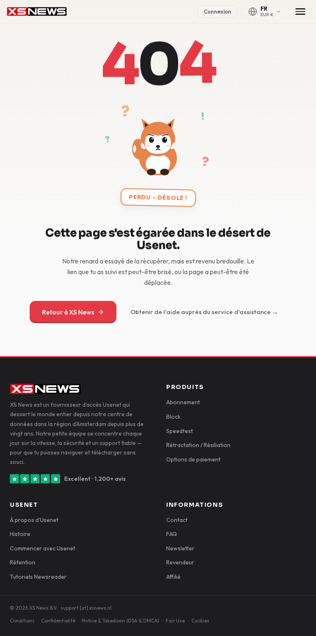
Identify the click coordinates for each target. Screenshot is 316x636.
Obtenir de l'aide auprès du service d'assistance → (204, 312)
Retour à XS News (68, 312)
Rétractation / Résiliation (198, 445)
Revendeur (180, 562)
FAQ (171, 534)
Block (173, 416)
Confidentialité (58, 620)
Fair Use (175, 620)
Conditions (22, 620)
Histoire (20, 534)
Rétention (22, 562)
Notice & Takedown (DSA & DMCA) (120, 620)
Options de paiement (193, 459)
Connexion (217, 11)
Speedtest (179, 431)
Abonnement (183, 402)
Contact (177, 520)
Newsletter (180, 548)
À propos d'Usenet (34, 520)
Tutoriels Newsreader (38, 576)
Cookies (200, 620)
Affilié (173, 576)
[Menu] (300, 11)
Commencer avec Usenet (42, 548)
